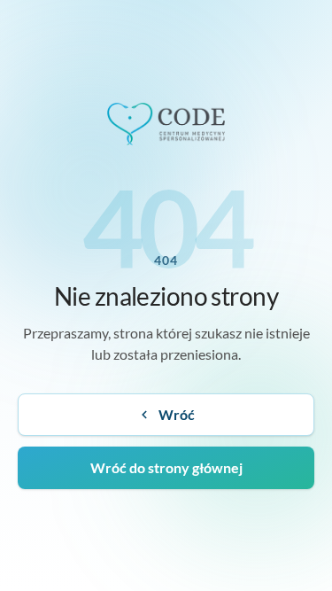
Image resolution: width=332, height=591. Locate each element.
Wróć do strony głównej (166, 467)
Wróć (176, 414)
